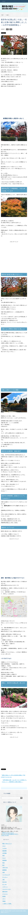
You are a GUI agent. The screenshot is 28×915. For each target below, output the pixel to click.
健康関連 (4, 870)
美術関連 (4, 860)
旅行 (7, 29)
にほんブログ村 (5, 835)
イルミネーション (6, 889)
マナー (4, 898)
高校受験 (4, 850)
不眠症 (4, 901)
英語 (3, 862)
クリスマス (5, 894)
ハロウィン (5, 886)
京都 (11, 29)
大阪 (3, 879)
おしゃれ (4, 884)
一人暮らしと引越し (7, 903)
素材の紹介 (5, 891)
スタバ (4, 846)
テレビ (4, 858)
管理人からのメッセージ (8, 832)
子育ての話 (5, 867)
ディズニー (5, 877)
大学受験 (4, 853)
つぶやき (4, 848)
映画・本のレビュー (7, 843)
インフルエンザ (6, 874)
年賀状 (4, 896)
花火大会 (4, 882)
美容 (3, 855)
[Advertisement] (14, 102)
